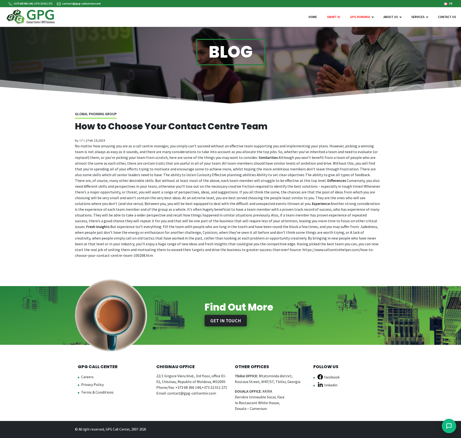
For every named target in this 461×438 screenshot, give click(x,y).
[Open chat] (449, 426)
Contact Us (447, 17)
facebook (332, 377)
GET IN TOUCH (225, 321)
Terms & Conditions (97, 392)
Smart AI (333, 17)
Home (313, 17)
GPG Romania (360, 17)
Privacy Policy (92, 384)
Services (418, 17)
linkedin (330, 385)
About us (390, 17)
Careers (87, 376)
